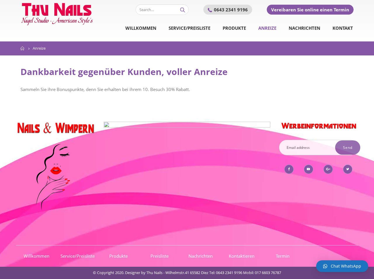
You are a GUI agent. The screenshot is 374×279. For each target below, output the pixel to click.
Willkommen (140, 28)
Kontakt (343, 28)
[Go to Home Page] (22, 48)
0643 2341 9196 (231, 10)
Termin (283, 256)
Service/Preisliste (189, 28)
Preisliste (159, 256)
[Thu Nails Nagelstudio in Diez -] (57, 13)
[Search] (182, 10)
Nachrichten (304, 28)
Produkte (234, 28)
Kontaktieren (241, 256)
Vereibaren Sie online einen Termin (310, 10)
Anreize (267, 28)
